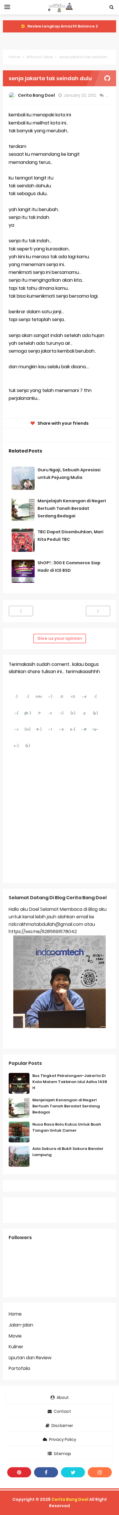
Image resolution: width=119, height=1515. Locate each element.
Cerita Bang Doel (69, 1499)
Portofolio (19, 1368)
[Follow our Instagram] (100, 1472)
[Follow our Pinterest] (19, 1472)
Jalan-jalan (21, 1325)
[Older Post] (98, 611)
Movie (15, 1336)
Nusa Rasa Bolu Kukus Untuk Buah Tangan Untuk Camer (66, 1127)
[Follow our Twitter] (73, 1472)
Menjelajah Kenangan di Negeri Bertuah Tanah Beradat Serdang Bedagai (72, 508)
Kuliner (16, 1346)
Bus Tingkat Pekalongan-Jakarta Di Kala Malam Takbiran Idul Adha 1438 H (69, 1082)
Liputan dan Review (30, 1357)
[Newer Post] (21, 611)
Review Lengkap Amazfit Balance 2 (62, 26)
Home (14, 57)
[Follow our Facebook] (46, 1472)
